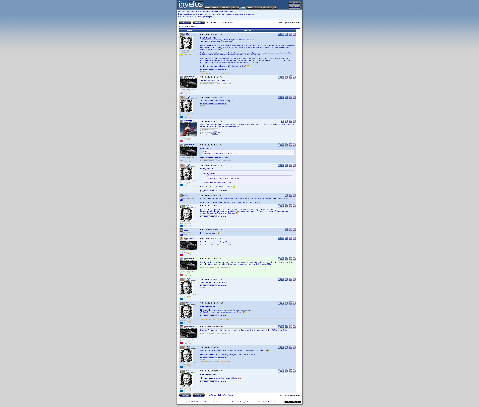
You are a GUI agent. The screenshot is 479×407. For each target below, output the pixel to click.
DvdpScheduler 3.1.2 (208, 38)
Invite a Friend (268, 402)
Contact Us (235, 402)
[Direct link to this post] (290, 36)
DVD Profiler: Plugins (225, 22)
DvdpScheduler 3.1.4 (208, 374)
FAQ (275, 402)
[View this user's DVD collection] (286, 36)
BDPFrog (215, 134)
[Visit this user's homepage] (282, 36)
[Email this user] (282, 78)
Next (297, 22)
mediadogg (187, 121)
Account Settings (256, 402)
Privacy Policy (244, 402)
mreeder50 (190, 76)
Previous (292, 22)
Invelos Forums (211, 22)
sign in (204, 17)
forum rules (218, 11)
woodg (185, 195)
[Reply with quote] (294, 36)
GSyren (188, 34)
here (215, 131)
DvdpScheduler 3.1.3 (208, 306)
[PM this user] (279, 36)
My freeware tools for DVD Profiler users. (213, 69)
